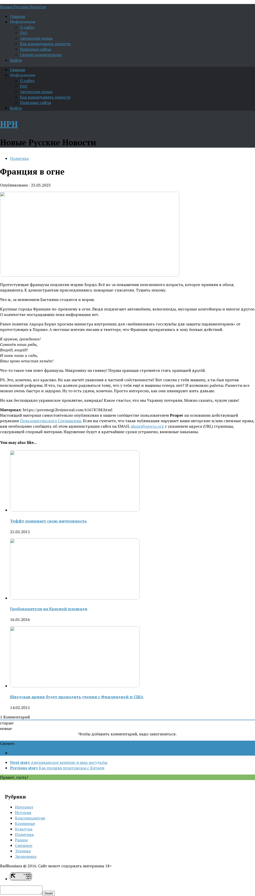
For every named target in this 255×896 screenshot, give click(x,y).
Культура (23, 829)
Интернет (24, 807)
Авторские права (36, 38)
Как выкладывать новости (45, 43)
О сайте (27, 27)
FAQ (23, 32)
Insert (49, 893)
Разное (21, 840)
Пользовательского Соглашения (50, 420)
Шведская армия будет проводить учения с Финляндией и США (76, 696)
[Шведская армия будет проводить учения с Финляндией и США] (74, 686)
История (23, 812)
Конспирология (30, 818)
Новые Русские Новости (23, 6)
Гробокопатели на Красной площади (48, 608)
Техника (23, 851)
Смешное (23, 845)
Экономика (25, 856)
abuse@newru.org (147, 426)
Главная (17, 16)
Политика (19, 158)
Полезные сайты (35, 49)
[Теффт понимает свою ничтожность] (74, 510)
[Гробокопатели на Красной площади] (74, 598)
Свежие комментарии (41, 54)
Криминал (25, 823)
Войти (16, 60)
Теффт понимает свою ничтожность (48, 521)
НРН (9, 124)
